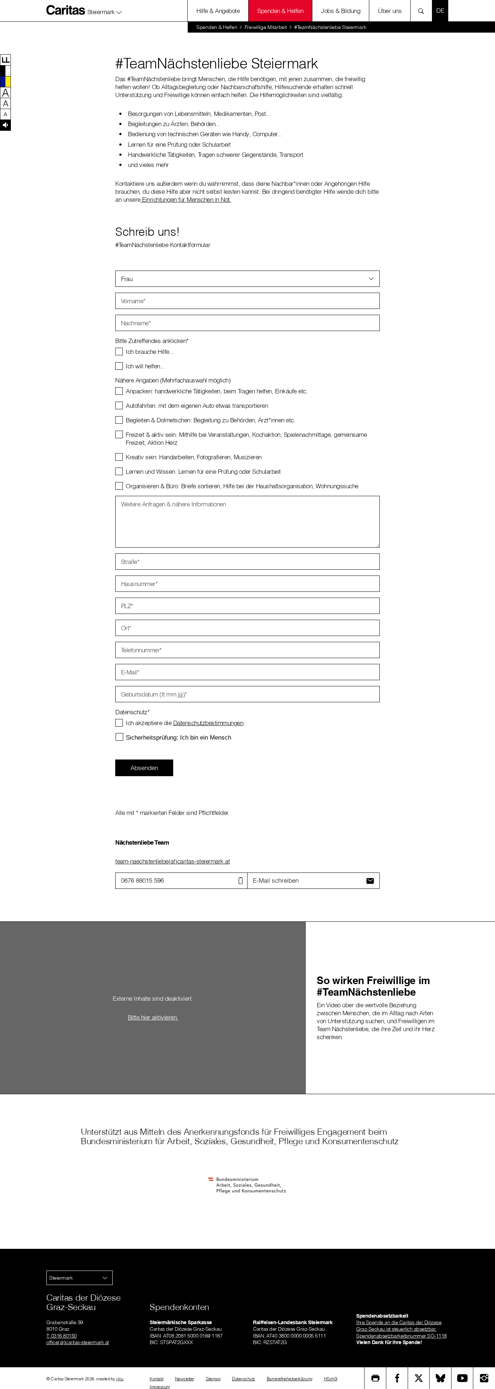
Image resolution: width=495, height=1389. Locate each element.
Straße (130, 561)
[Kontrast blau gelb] (5, 81)
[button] (104, 10)
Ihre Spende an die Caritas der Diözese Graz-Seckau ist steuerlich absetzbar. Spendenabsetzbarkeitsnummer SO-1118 (401, 1329)
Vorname (133, 301)
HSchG (330, 1378)
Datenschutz (243, 1378)
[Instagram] (484, 1378)
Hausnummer (139, 583)
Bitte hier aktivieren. (153, 1017)
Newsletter (184, 1378)
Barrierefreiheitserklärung (289, 1378)
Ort (126, 628)
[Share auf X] (419, 1378)
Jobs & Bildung (340, 10)
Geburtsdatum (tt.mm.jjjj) (154, 694)
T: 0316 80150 (61, 1335)
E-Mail (130, 672)
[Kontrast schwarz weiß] (5, 70)
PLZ (127, 606)
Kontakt (156, 1378)
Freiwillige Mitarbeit (266, 27)
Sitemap (213, 1378)
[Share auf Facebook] (397, 1378)
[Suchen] (423, 10)
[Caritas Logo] (66, 10)
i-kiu (120, 1378)
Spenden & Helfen (280, 10)
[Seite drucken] (375, 1378)
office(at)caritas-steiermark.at (77, 1342)
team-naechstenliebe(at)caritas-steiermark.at (172, 861)
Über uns (390, 10)
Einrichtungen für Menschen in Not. (186, 199)
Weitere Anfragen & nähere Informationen (173, 504)
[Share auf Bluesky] (441, 1378)
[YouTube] (462, 1378)
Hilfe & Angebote (218, 10)
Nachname (136, 323)
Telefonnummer (141, 650)
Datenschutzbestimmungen (208, 723)
